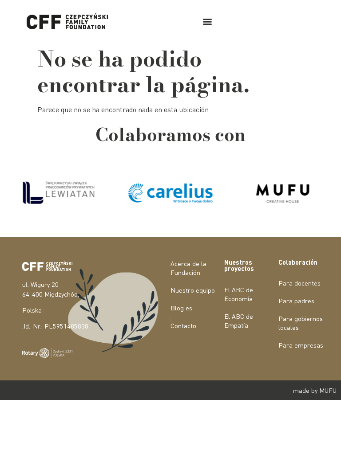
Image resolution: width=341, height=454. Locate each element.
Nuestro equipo (192, 290)
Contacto (183, 325)
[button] (207, 21)
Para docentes (299, 283)
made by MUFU (315, 390)
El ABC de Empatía (238, 320)
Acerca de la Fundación (188, 267)
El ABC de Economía (238, 294)
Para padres (296, 301)
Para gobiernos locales (300, 322)
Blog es (181, 308)
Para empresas (300, 345)
